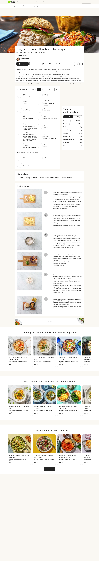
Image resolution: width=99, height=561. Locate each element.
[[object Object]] (77, 63)
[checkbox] (17, 55)
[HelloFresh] (11, 2)
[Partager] (81, 63)
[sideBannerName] (72, 95)
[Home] (14, 6)
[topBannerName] (49, 12)
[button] (39, 89)
